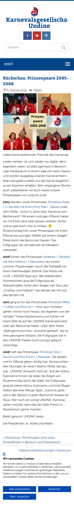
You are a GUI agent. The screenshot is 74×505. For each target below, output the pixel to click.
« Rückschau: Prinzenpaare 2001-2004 (29, 437)
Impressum (64, 450)
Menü (8, 64)
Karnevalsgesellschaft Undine (39, 22)
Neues (38, 89)
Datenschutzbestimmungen (36, 450)
